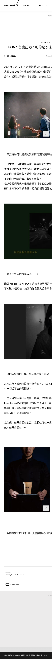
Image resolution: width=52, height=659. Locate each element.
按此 (40, 655)
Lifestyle (45, 42)
